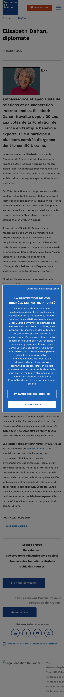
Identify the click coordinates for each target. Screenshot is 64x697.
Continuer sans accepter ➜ (42, 288)
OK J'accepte (32, 404)
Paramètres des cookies (32, 394)
